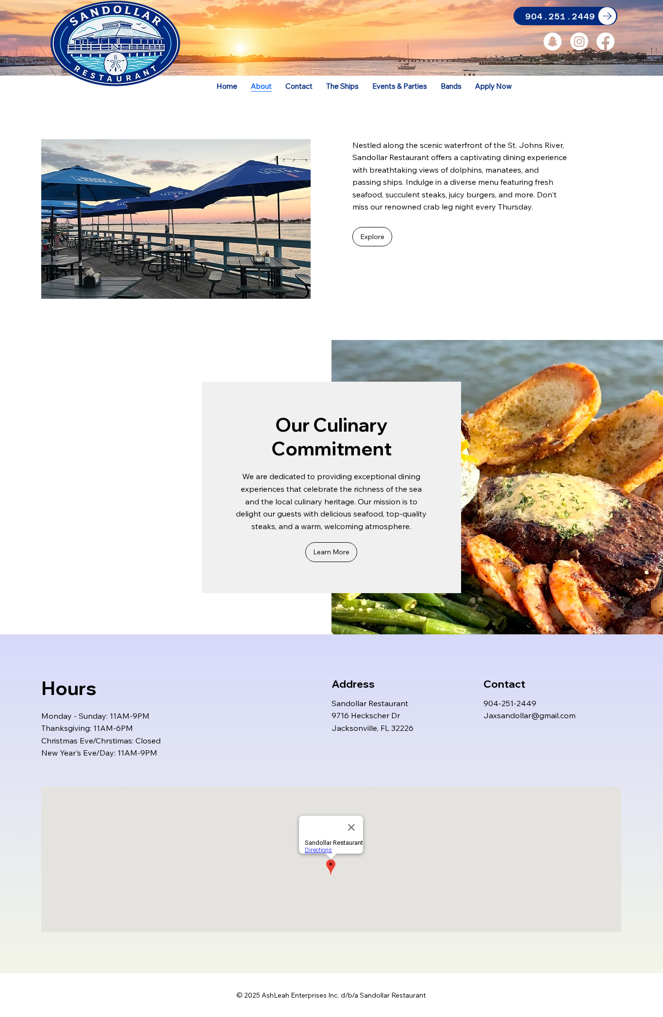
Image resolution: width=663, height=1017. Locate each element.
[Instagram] (579, 41)
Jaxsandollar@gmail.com (529, 715)
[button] (372, 236)
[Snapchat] (553, 41)
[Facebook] (605, 41)
